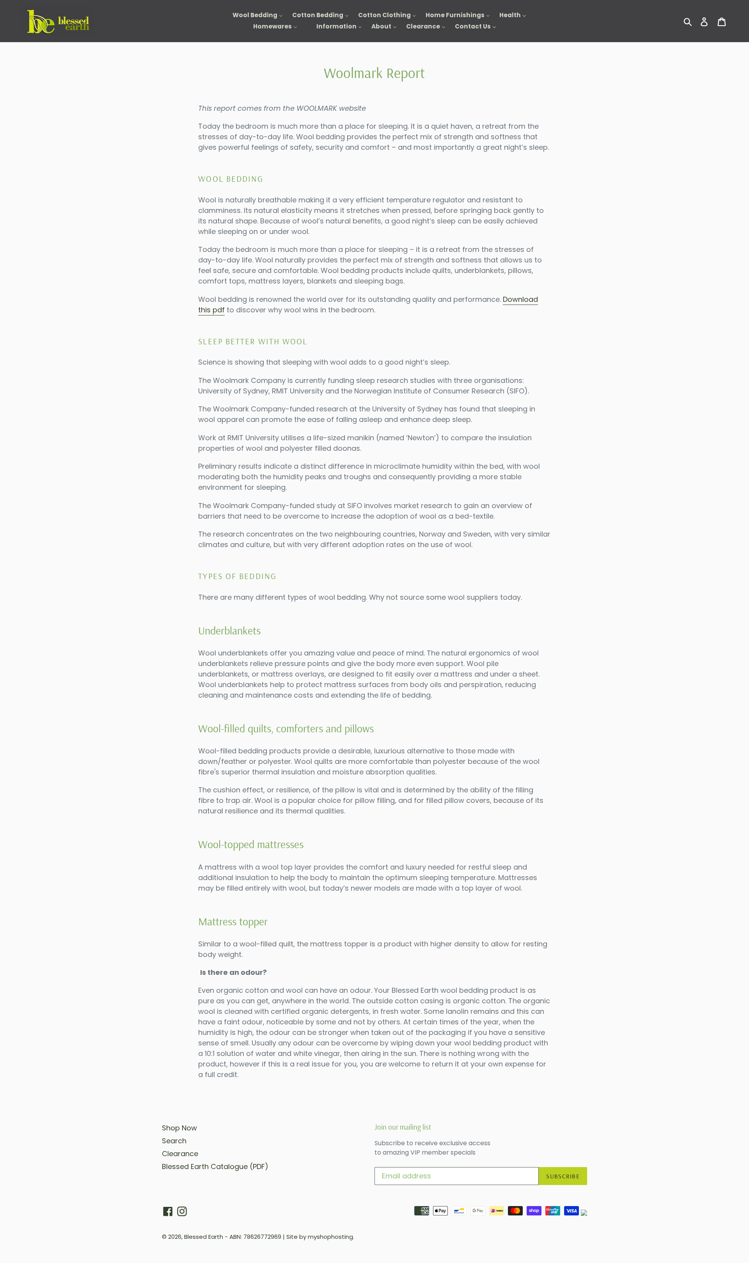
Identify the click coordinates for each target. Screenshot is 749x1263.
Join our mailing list (402, 1127)
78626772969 (262, 1237)
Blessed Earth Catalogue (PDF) (215, 1166)
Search (174, 1141)
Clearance (180, 1153)
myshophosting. (331, 1237)
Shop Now (179, 1128)
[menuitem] (253, 15)
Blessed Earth (203, 1237)
